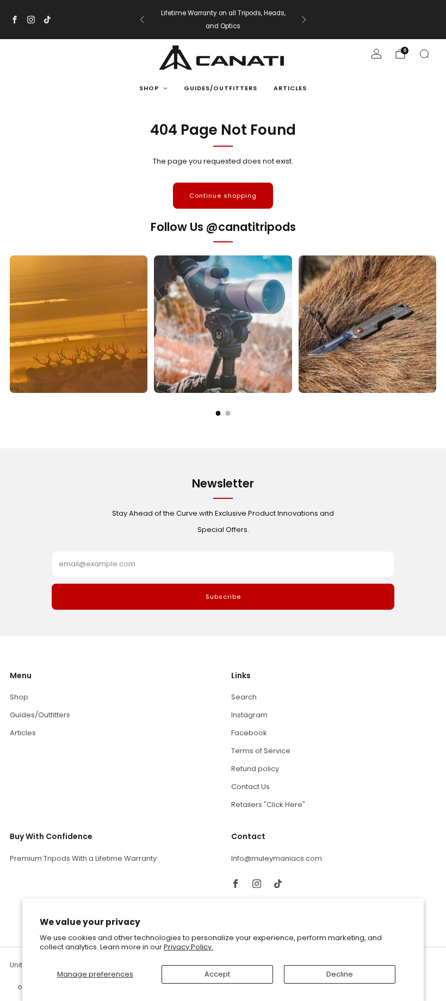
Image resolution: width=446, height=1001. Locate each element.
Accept (217, 974)
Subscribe (223, 596)
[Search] (424, 53)
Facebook (249, 733)
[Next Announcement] (304, 19)
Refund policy (255, 769)
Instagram (249, 715)
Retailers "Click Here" (268, 804)
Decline (339, 974)
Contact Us (250, 786)
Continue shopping (223, 195)
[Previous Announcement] (142, 19)
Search (244, 697)
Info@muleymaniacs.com (276, 858)
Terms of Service (260, 751)
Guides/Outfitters (220, 88)
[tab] (218, 413)
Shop (149, 88)
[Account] (376, 53)
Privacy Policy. (188, 947)
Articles (290, 88)
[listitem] (223, 19)
